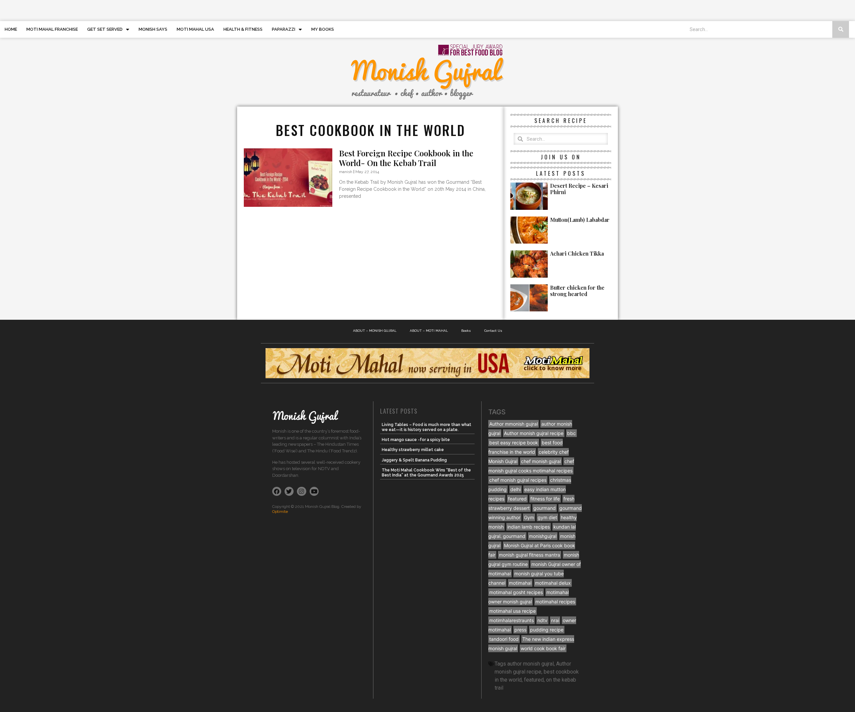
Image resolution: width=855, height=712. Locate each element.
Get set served (105, 29)
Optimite (280, 511)
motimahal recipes (555, 601)
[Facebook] (276, 491)
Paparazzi (283, 29)
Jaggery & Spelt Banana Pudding (414, 460)
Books (466, 330)
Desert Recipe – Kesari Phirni (579, 188)
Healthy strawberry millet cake (413, 449)
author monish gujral (530, 664)
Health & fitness (243, 29)
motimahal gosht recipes (516, 592)
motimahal (520, 583)
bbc (571, 433)
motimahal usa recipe (512, 611)
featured (517, 499)
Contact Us (493, 330)
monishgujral (542, 536)
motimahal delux (553, 583)
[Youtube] (314, 491)
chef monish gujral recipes (517, 480)
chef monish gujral (541, 461)
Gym (529, 517)
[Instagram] (301, 491)
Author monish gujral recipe (533, 433)
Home (11, 29)
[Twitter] (289, 491)
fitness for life (545, 499)
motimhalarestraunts (511, 620)
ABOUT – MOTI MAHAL (429, 330)
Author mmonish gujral (513, 424)
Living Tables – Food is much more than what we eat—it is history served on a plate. (426, 427)
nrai (555, 620)
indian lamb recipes (528, 527)
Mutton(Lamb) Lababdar (580, 219)
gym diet (547, 517)
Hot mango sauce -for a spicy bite (416, 439)
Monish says (153, 29)
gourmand (544, 508)
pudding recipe (546, 629)
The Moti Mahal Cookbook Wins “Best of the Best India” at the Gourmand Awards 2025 (426, 472)
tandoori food (504, 639)
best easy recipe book (513, 442)
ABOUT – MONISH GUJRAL (374, 330)
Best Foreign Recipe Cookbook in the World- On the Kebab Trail (406, 158)
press (520, 629)
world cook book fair (543, 648)
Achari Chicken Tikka (577, 253)
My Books (322, 29)
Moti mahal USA (195, 29)
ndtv (542, 620)
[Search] (840, 29)
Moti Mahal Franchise (52, 29)
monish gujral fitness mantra (529, 555)
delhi (515, 489)
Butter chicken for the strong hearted (577, 290)
